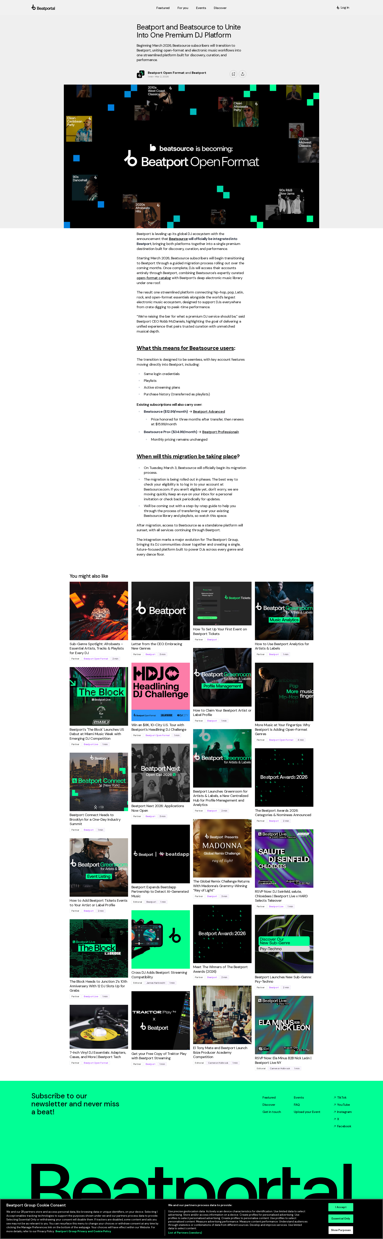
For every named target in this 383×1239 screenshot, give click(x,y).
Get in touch (272, 1112)
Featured (269, 1097)
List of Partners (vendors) (185, 1232)
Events (299, 1097)
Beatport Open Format (96, 658)
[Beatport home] (93, 8)
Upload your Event (307, 1112)
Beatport (150, 654)
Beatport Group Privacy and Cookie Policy (83, 1231)
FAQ (297, 1105)
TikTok (341, 1097)
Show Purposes (341, 1230)
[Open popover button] (242, 74)
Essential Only (341, 1218)
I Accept (340, 1207)
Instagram (344, 1112)
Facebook (344, 1126)
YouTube (343, 1105)
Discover (269, 1105)
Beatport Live (91, 744)
